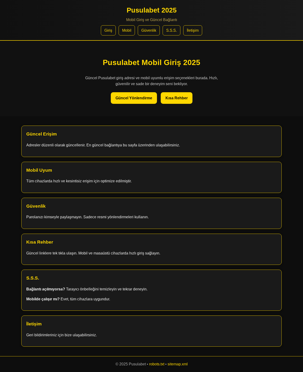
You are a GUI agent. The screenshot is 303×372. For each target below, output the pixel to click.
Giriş (108, 30)
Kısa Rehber (176, 98)
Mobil (126, 30)
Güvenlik (148, 30)
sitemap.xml (178, 364)
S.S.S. (171, 30)
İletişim (193, 30)
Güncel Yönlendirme (134, 98)
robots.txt (156, 364)
